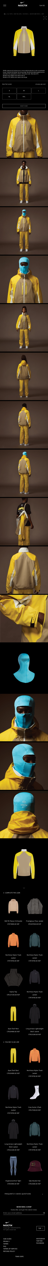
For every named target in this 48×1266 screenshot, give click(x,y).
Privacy (6, 1241)
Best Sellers (17, 14)
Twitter (39, 1241)
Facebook (40, 1243)
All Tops (9, 14)
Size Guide (7, 1239)
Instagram (40, 1238)
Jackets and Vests (35, 14)
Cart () (42, 5)
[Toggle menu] (4, 5)
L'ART (42, 14)
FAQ (4, 1246)
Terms (5, 1244)
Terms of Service (10, 1249)
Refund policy (9, 1251)
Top (39, 1228)
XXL (24, 96)
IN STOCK (25, 14)
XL (9, 96)
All (5, 14)
